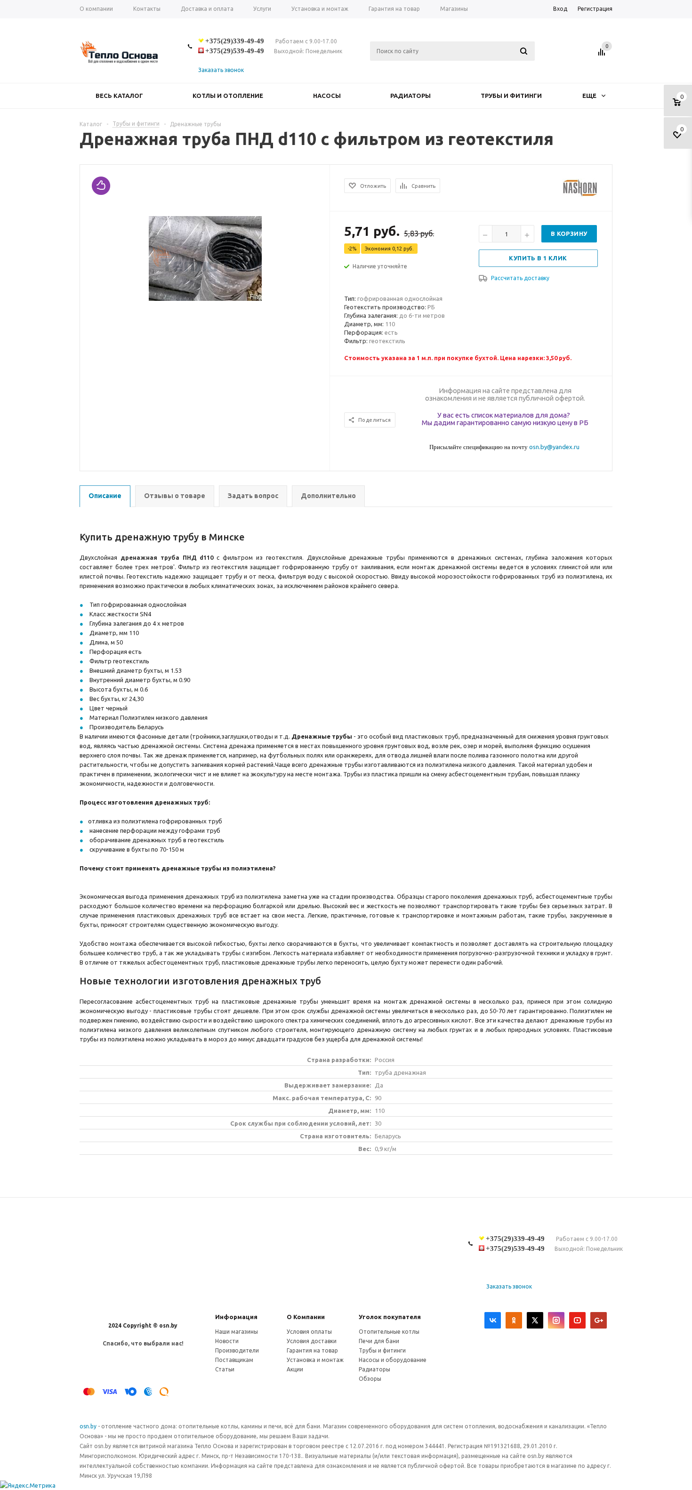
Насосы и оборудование (392, 1360)
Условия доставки (312, 1341)
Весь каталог (119, 95)
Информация (236, 1316)
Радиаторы (410, 95)
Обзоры (370, 1379)
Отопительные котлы (389, 1332)
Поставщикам (234, 1360)
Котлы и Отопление (228, 95)
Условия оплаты (309, 1332)
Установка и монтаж (315, 1360)
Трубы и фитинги (511, 95)
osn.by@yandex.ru (554, 446)
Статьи (224, 1369)
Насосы (327, 95)
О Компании (306, 1316)
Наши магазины (236, 1332)
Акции (295, 1369)
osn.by (89, 1426)
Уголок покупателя (390, 1316)
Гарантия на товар (312, 1350)
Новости (227, 1341)
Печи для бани (379, 1341)
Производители (237, 1350)
